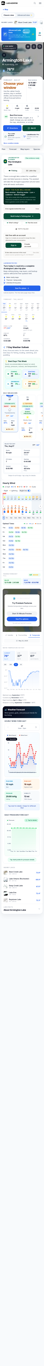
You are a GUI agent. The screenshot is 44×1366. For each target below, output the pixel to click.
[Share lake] (33, 46)
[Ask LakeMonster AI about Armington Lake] (38, 116)
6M (11, 664)
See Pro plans (20, 288)
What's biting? (13, 223)
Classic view (9, 15)
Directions (14, 128)
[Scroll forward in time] (40, 506)
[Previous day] (8, 727)
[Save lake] (39, 46)
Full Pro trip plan (23, 229)
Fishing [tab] (14, 171)
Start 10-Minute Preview (22, 613)
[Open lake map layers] (27, 46)
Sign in (13, 245)
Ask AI (33, 128)
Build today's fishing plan (21, 216)
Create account (27, 245)
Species (37, 149)
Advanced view (24, 15)
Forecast (12, 149)
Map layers (25, 149)
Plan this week (32, 223)
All (21, 664)
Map (5, 9)
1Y (16, 664)
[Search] (34, 3)
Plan (3, 149)
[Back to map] (4, 55)
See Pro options (22, 619)
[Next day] (36, 727)
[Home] (9, 3)
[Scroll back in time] (3, 506)
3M (5, 664)
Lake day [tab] (32, 171)
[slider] (22, 518)
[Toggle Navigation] (40, 3)
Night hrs (23, 491)
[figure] (22, 754)
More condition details (11, 143)
